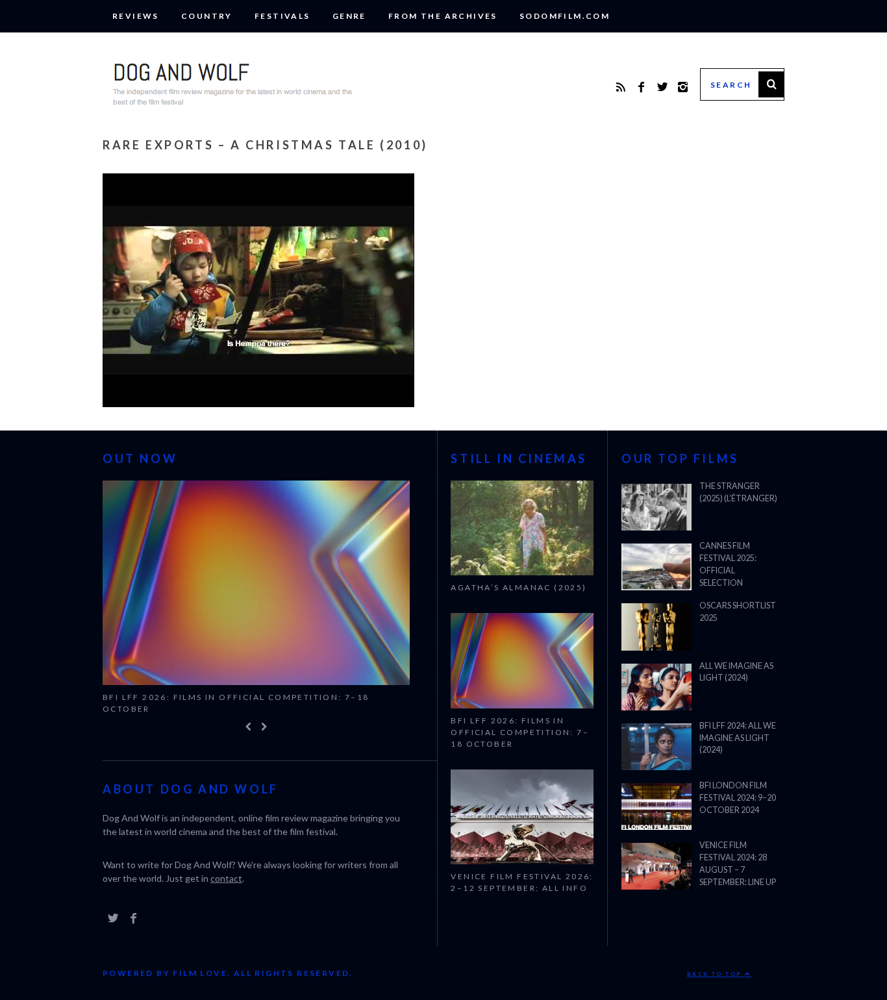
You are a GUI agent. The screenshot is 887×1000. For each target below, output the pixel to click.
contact (226, 878)
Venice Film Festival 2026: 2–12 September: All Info (522, 882)
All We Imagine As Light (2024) (736, 672)
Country (206, 16)
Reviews (135, 16)
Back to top (716, 974)
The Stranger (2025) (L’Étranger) (738, 492)
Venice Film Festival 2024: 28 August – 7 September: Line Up (737, 863)
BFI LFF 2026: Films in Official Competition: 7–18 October (236, 703)
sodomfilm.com (564, 16)
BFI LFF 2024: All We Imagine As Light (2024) (737, 738)
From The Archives (442, 16)
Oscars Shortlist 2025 (737, 612)
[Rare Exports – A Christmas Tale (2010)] (258, 403)
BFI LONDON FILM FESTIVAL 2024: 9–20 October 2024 (737, 798)
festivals (282, 16)
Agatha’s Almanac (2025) (518, 587)
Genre (349, 16)
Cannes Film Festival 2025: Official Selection (727, 564)
